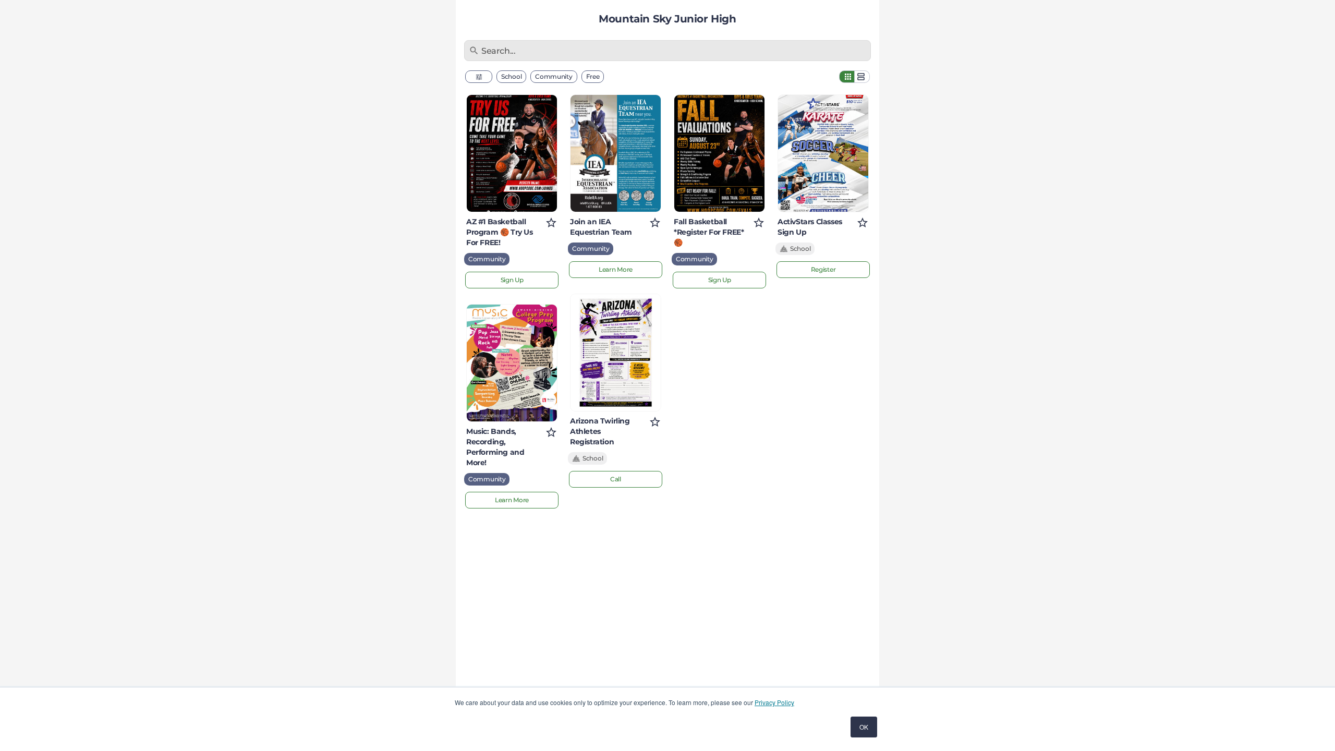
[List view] (862, 76)
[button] (478, 76)
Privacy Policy (774, 702)
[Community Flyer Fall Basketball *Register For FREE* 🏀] (719, 153)
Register (823, 269)
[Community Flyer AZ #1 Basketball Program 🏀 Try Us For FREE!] (511, 153)
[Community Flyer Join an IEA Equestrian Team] (615, 153)
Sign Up (512, 280)
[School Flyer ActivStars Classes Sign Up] (823, 153)
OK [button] (863, 726)
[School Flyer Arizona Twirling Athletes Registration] (615, 352)
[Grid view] (847, 76)
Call (615, 479)
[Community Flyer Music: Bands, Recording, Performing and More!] (511, 363)
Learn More (512, 500)
